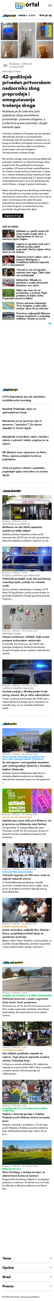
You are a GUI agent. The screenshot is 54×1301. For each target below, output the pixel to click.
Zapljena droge (12, 215)
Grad (6, 1277)
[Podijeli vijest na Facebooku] (48, 29)
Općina (8, 1267)
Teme (6, 1258)
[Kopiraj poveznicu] (48, 33)
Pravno (8, 1286)
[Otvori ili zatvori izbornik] (50, 5)
